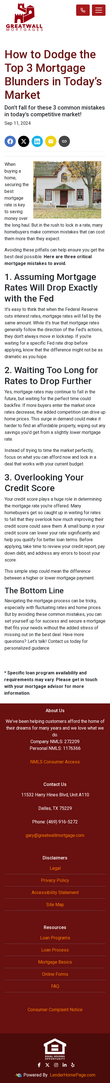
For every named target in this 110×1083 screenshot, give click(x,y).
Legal (55, 868)
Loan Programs (55, 938)
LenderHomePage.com (72, 1075)
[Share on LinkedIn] (37, 141)
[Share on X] (23, 141)
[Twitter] (47, 1065)
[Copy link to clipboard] (64, 141)
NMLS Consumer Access (55, 762)
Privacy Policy (55, 880)
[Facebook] (39, 1065)
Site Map (55, 904)
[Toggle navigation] (98, 10)
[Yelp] (72, 1065)
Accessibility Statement (55, 892)
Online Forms (55, 974)
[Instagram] (56, 1065)
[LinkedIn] (65, 1065)
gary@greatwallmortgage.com (55, 835)
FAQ (55, 986)
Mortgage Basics (55, 962)
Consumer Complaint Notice (55, 1009)
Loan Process (55, 950)
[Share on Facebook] (10, 141)
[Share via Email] (50, 141)
